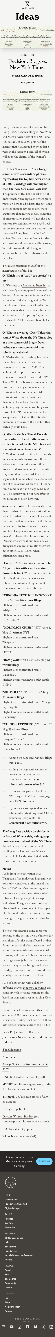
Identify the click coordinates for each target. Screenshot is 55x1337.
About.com (9, 1057)
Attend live (10, 1227)
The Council (10, 1279)
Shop (7, 1302)
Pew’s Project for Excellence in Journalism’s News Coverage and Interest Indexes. (27, 1037)
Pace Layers (10, 1251)
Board (8, 1270)
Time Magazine (11, 1049)
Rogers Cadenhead (34, 987)
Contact (9, 1311)
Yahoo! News (10, 1136)
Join (7, 1298)
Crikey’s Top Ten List (15, 1109)
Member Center (12, 1306)
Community (10, 1283)
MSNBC (7, 1084)
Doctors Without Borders (17, 1116)
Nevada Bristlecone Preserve (19, 1255)
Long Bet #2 (9, 132)
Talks (8, 1214)
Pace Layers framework (16, 1204)
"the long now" (12, 1199)
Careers (8, 1287)
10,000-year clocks (14, 1238)
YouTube (9, 1223)
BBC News (9, 1129)
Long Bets (27, 54)
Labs (7, 1242)
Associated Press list (34, 285)
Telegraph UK (11, 1097)
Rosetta (8, 1259)
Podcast (9, 1218)
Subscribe (44, 1161)
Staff (7, 1274)
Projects (10, 1233)
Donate (9, 1293)
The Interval (10, 1246)
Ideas (8, 1194)
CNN (5, 1077)
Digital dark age (12, 1208)
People (9, 1265)
